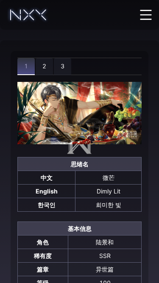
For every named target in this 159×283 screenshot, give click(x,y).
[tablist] (79, 66)
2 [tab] (44, 66)
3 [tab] (62, 66)
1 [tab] (26, 66)
